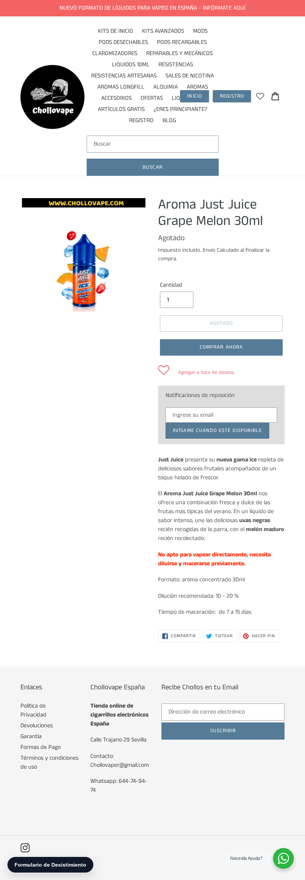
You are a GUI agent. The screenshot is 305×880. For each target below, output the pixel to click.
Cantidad (171, 285)
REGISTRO (232, 96)
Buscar (152, 167)
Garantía (31, 736)
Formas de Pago (40, 747)
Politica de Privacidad (33, 710)
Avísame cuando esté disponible (217, 430)
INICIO (194, 96)
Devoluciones (36, 725)
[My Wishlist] (260, 96)
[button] (196, 372)
